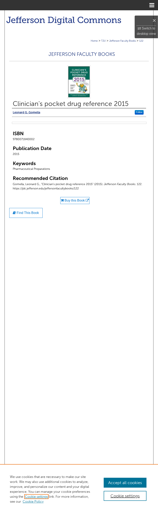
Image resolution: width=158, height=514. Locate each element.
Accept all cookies (125, 482)
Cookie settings (36, 496)
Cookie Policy (33, 501)
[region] (79, 489)
